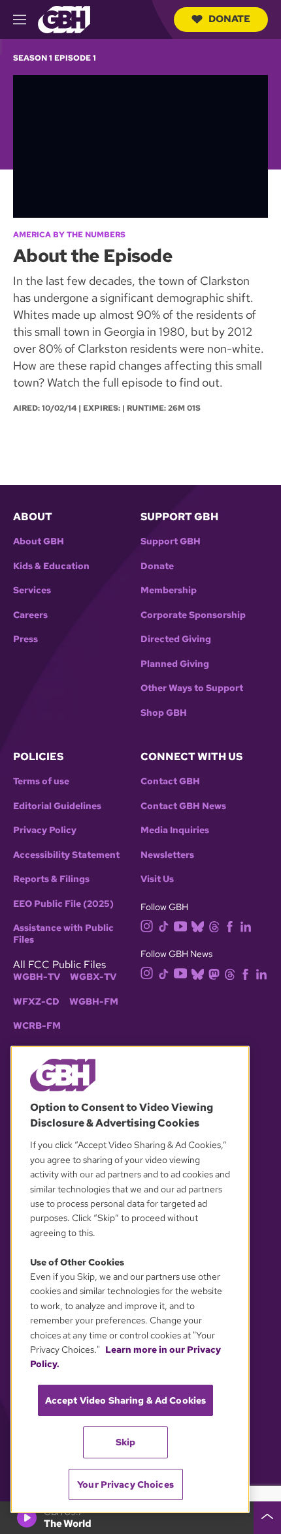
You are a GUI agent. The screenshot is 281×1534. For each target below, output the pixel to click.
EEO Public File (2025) (63, 903)
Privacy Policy (44, 830)
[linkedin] (246, 925)
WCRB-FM (37, 1025)
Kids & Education (51, 566)
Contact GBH (170, 781)
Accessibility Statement (66, 855)
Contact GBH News (183, 806)
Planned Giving (174, 664)
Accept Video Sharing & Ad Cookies (126, 1400)
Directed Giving (175, 639)
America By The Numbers (69, 234)
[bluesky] (197, 925)
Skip (126, 1442)
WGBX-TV (93, 976)
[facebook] (229, 925)
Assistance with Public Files (63, 933)
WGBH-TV (36, 976)
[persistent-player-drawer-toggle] (267, 1517)
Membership (168, 590)
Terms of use (41, 781)
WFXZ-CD (36, 1001)
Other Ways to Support (191, 688)
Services (32, 590)
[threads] (214, 925)
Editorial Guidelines (57, 806)
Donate (229, 18)
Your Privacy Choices (125, 1484)
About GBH (38, 541)
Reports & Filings (51, 879)
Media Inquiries (174, 830)
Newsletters (167, 855)
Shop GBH (163, 712)
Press (25, 639)
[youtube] (180, 925)
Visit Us (157, 879)
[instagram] (147, 925)
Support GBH (170, 541)
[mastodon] (214, 973)
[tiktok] (163, 925)
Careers (30, 615)
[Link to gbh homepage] (64, 18)
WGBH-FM (93, 1001)
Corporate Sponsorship (193, 615)
